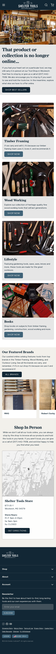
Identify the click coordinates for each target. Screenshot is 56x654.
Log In (6, 636)
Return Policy (18, 628)
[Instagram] (3, 624)
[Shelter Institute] (28, 5)
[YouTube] (10, 624)
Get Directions (17, 530)
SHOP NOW (14, 154)
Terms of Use (28, 628)
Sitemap (16, 631)
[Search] (45, 5)
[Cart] (51, 5)
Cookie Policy (49, 628)
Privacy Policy (38, 628)
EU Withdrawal (25, 631)
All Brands (11, 374)
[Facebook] (7, 624)
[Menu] (4, 5)
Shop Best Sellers (16, 90)
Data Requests (7, 631)
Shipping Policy (7, 628)
